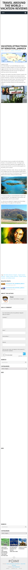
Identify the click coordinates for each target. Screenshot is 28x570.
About (7, 568)
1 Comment (8, 289)
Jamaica (12, 50)
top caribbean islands (10, 278)
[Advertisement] (14, 30)
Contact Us (14, 568)
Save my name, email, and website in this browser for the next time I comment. (13, 350)
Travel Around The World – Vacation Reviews (14, 5)
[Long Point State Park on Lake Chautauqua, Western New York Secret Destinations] (5, 542)
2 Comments (8, 285)
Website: (4, 342)
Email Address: (5, 336)
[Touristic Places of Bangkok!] (23, 542)
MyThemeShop (16, 566)
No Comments (18, 50)
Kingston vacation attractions (12, 276)
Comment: (4, 317)
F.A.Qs (20, 568)
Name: (4, 330)
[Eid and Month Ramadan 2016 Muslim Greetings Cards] (14, 542)
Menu (3, 12)
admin (2, 50)
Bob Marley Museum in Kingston (10, 274)
